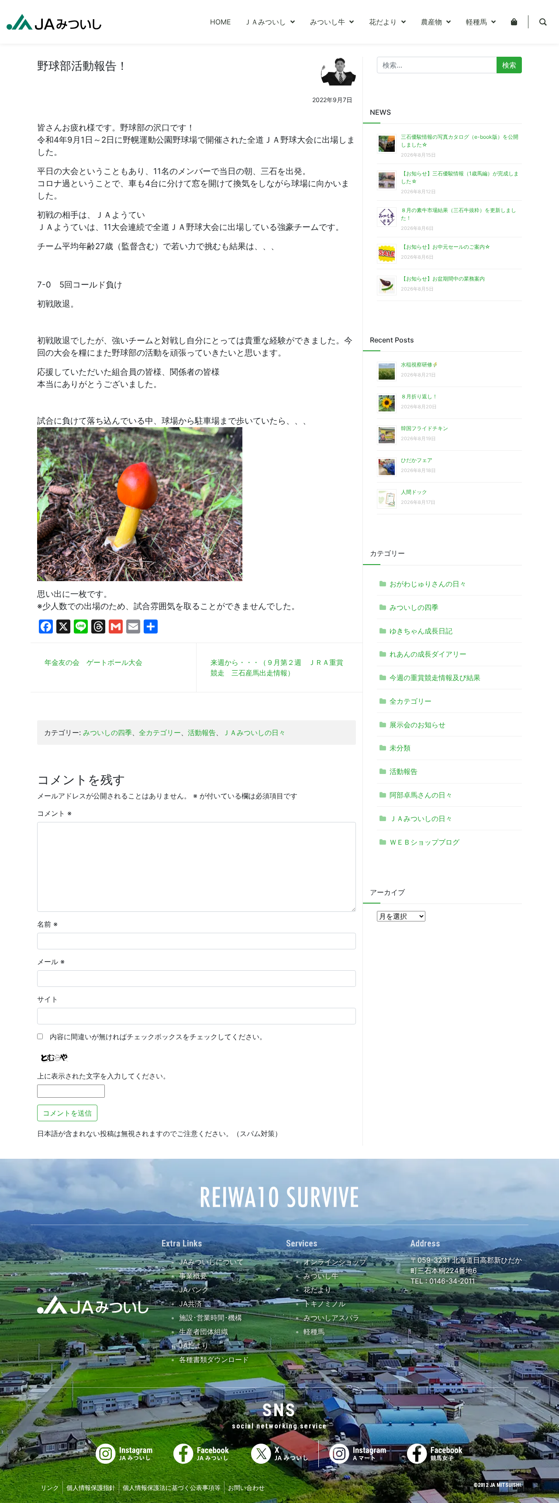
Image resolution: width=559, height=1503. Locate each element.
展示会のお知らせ (417, 724)
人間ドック (414, 492)
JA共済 (190, 1303)
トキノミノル (324, 1303)
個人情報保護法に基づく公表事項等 (172, 1487)
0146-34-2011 (451, 1281)
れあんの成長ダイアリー (428, 654)
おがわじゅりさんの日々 (428, 583)
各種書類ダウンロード (214, 1359)
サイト (47, 999)
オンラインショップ (335, 1261)
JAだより (194, 1345)
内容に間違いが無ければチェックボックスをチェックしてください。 (154, 1036)
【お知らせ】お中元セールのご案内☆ (445, 246)
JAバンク (194, 1289)
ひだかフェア (416, 460)
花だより (317, 1289)
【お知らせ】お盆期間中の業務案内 (443, 278)
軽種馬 (314, 1331)
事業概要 (193, 1275)
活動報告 (202, 732)
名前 (47, 924)
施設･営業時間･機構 (210, 1317)
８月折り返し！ (419, 396)
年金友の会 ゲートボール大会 (93, 662)
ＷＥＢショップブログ (424, 842)
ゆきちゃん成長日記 (421, 631)
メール (51, 961)
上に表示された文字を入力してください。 (103, 1076)
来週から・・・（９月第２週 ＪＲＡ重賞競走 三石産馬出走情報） (276, 667)
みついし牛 (321, 1275)
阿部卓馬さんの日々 (421, 795)
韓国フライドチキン (424, 428)
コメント (54, 813)
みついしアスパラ (331, 1317)
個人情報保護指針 (90, 1487)
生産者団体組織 (203, 1331)
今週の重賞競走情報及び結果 (435, 677)
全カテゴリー (160, 732)
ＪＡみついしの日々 (254, 732)
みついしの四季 (107, 732)
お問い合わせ (246, 1487)
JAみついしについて (211, 1261)
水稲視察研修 (416, 364)
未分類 (400, 747)
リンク (50, 1487)
